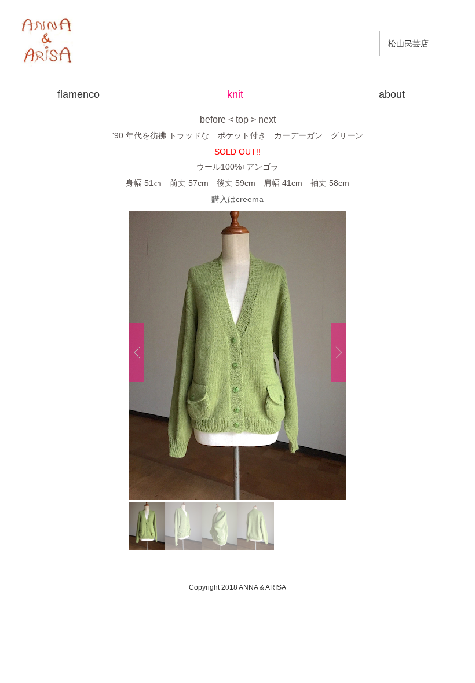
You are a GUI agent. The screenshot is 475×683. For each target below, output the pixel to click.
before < (216, 119)
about (392, 94)
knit (235, 94)
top (242, 119)
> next (263, 119)
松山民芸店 (408, 43)
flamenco (78, 94)
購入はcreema (237, 199)
